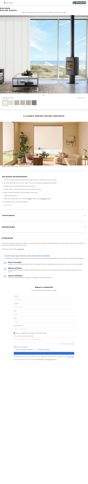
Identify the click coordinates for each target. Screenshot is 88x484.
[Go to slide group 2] (44, 95)
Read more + (9, 205)
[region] (44, 56)
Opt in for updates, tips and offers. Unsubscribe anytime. (31, 333)
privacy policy (71, 356)
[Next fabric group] (85, 97)
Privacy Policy (41, 359)
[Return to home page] (9, 2)
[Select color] (5, 102)
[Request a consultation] (44, 353)
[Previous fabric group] (76, 97)
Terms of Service (50, 359)
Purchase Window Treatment (24, 349)
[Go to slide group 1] (43, 95)
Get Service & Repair (43, 349)
